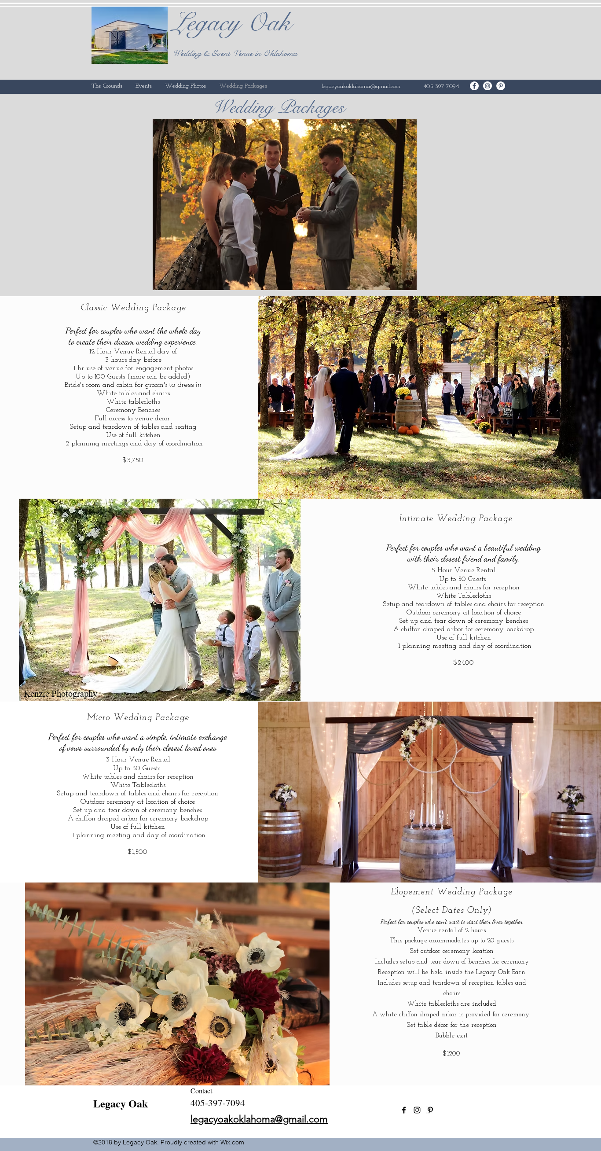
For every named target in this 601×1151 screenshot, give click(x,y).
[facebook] (474, 85)
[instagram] (487, 85)
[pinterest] (500, 85)
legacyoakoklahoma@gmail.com (361, 86)
